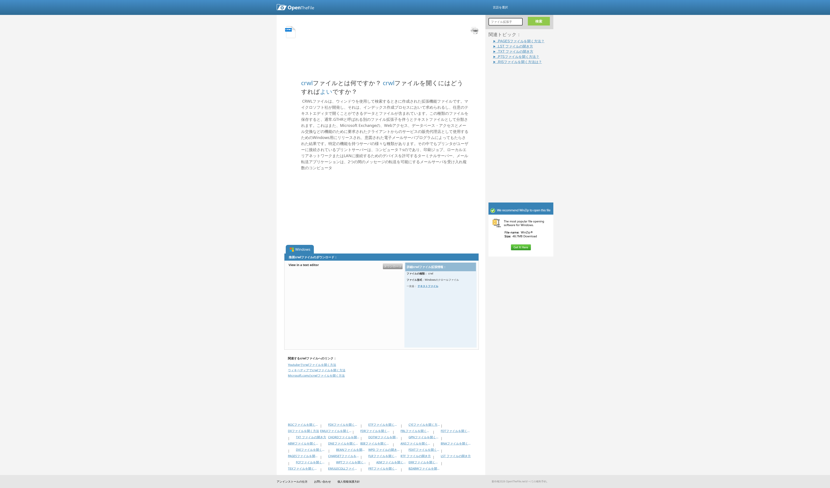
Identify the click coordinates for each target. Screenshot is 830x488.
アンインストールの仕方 (292, 481)
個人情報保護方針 (348, 481)
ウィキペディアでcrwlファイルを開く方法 (316, 370)
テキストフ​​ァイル (428, 286)
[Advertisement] (523, 129)
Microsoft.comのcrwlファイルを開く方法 (316, 375)
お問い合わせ (322, 481)
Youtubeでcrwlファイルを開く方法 (312, 365)
